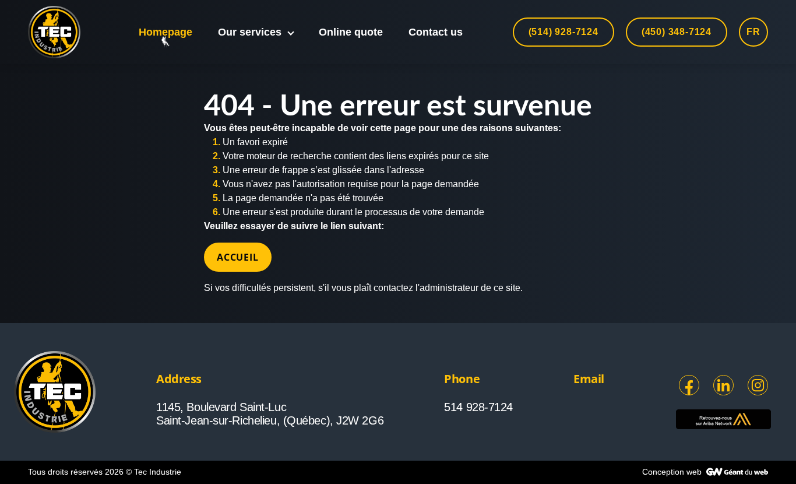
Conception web (673, 471)
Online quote (351, 32)
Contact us (435, 32)
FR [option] (753, 32)
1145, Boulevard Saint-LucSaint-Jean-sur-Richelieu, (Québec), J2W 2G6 (269, 414)
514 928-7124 (478, 407)
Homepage (165, 32)
